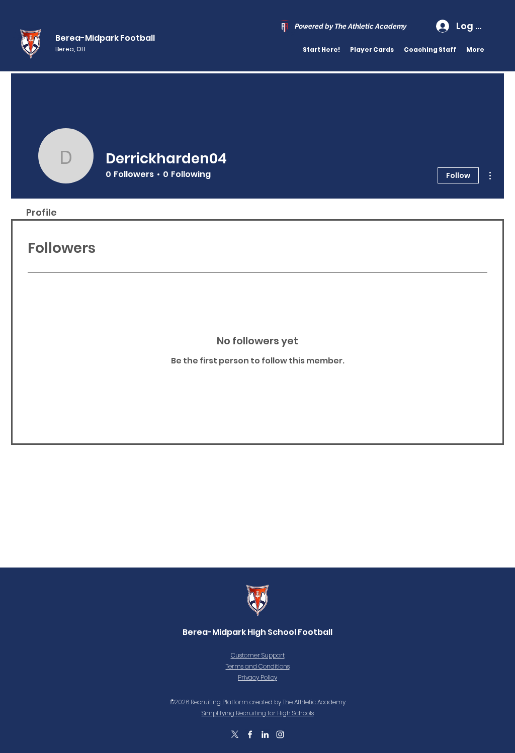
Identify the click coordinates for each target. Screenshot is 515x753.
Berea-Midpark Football (105, 38)
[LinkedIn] (265, 734)
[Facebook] (250, 734)
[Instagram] (280, 734)
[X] (235, 734)
